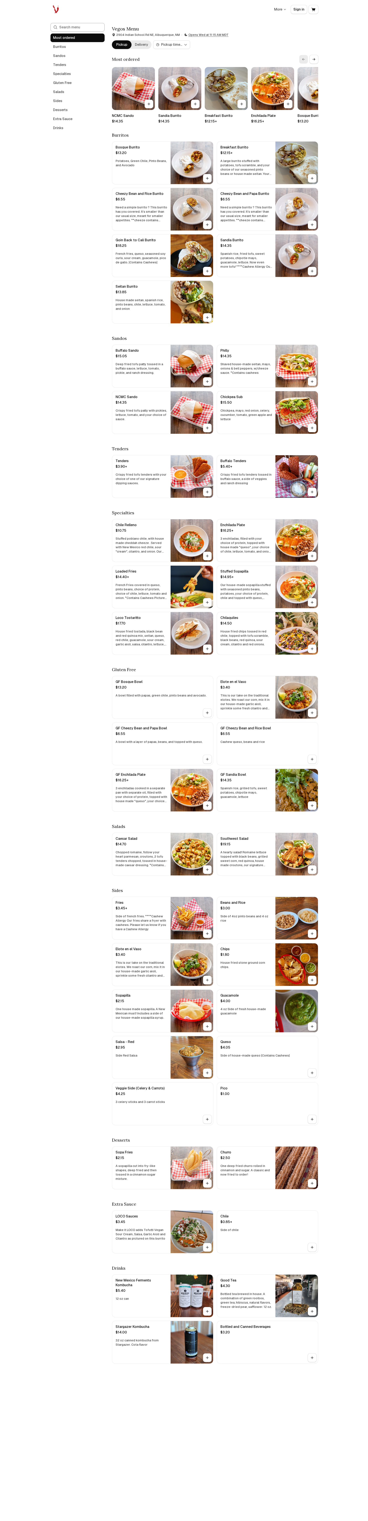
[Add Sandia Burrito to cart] (195, 104)
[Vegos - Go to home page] (56, 9)
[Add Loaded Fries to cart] (207, 602)
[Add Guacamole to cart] (312, 1026)
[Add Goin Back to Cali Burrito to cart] (207, 271)
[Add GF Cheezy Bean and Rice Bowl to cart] (312, 759)
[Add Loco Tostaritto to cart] (207, 649)
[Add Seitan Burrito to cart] (207, 318)
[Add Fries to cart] (207, 934)
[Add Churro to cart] (312, 1183)
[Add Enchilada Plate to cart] (288, 104)
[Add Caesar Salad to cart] (207, 870)
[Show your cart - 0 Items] (313, 9)
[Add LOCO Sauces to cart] (207, 1247)
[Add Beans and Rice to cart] (312, 934)
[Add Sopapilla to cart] (207, 1026)
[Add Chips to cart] (312, 980)
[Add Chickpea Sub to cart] (312, 428)
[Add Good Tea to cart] (312, 1311)
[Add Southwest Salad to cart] (312, 870)
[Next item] (314, 59)
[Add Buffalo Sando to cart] (207, 382)
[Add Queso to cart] (312, 1073)
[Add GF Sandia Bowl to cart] (312, 806)
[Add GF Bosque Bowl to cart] (207, 713)
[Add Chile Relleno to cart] (207, 556)
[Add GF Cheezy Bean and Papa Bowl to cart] (207, 759)
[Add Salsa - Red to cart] (207, 1073)
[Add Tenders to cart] (207, 492)
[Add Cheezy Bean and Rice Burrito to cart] (207, 225)
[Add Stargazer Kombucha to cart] (207, 1358)
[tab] (121, 44)
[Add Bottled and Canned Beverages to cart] (312, 1358)
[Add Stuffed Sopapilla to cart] (312, 602)
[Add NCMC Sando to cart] (149, 104)
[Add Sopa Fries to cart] (207, 1183)
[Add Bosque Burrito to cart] (207, 178)
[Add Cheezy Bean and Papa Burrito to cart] (312, 225)
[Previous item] (303, 59)
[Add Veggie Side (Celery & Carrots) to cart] (207, 1119)
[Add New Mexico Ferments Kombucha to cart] (207, 1311)
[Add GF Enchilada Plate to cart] (207, 806)
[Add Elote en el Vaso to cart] (312, 713)
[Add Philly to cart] (312, 382)
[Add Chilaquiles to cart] (312, 649)
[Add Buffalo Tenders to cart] (312, 492)
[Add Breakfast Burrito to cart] (242, 104)
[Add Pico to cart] (312, 1119)
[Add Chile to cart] (312, 1247)
